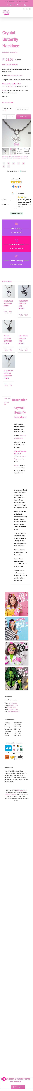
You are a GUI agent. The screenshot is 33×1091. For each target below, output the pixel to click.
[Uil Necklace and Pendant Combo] (8, 291)
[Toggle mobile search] (27, 9)
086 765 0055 (11, 913)
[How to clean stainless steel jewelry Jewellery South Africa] (16, 799)
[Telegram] (23, 163)
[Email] (8, 166)
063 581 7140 (13, 911)
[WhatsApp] (18, 163)
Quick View (11, 312)
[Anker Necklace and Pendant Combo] (24, 378)
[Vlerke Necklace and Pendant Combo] (24, 291)
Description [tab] (7, 501)
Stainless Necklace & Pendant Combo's (17, 158)
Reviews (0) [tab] (6, 506)
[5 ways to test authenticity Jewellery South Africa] (16, 849)
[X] (8, 163)
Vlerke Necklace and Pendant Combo (23, 303)
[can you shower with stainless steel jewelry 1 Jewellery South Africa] (16, 824)
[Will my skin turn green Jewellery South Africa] (16, 874)
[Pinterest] (4, 166)
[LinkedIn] (13, 163)
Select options (6, 312)
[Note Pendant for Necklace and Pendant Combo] (8, 464)
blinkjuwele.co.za (10, 1000)
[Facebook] (4, 163)
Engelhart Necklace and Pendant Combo (8, 338)
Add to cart (23, 116)
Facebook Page (12, 86)
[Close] (4, 1079)
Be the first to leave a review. (10, 52)
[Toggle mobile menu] (30, 9)
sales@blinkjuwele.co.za (23, 1)
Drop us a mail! (13, 915)
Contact (4, 90)
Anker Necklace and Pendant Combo (23, 441)
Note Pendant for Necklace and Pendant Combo (8, 476)
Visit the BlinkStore (13, 918)
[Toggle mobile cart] (23, 9)
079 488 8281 (13, 909)
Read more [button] (6, 206)
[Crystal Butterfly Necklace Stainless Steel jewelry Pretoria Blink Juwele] (16, 133)
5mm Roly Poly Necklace (14, 76)
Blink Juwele (21, 996)
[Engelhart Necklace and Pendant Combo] (8, 326)
